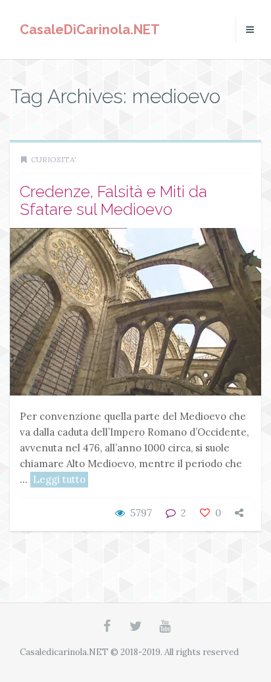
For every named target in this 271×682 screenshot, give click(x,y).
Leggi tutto (59, 479)
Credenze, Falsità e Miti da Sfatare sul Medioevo (113, 200)
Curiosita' (53, 159)
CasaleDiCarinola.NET (90, 29)
